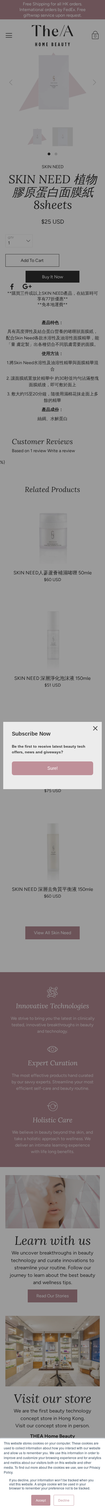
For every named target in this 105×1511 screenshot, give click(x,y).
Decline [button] (63, 1500)
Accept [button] (41, 1500)
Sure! (52, 768)
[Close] (95, 728)
